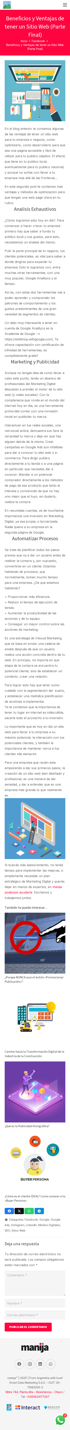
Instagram (17, 1225)
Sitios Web (18, 1230)
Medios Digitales (49, 1225)
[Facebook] (19, 1364)
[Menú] (64, 5)
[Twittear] (19, 1211)
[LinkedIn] (40, 1364)
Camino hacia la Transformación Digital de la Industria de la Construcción (34, 1054)
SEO (7, 1230)
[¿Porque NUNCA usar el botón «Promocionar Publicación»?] (35, 915)
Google (44, 1219)
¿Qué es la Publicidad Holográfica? (27, 1126)
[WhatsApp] (51, 1364)
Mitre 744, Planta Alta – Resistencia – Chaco (34, 1392)
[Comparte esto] (9, 1211)
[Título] (7, 5)
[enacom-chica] (52, 1408)
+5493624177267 (37, 1396)
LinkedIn (31, 1225)
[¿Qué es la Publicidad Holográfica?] (35, 1064)
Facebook (31, 1219)
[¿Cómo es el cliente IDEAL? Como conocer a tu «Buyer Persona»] (35, 1134)
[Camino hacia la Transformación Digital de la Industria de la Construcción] (35, 990)
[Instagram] (30, 1364)
